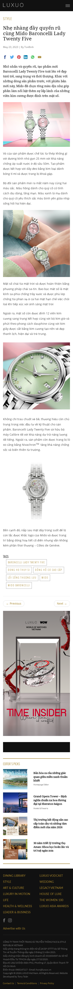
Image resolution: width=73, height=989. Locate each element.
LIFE (6, 900)
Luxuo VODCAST (51, 875)
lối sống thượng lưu (22, 577)
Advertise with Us (14, 928)
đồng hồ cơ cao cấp (48, 569)
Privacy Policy (47, 983)
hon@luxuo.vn (43, 969)
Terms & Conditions (27, 983)
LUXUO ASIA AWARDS (54, 906)
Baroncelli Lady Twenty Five (26, 562)
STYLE (7, 881)
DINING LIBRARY (14, 875)
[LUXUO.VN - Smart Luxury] (13, 5)
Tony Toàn (23, 976)
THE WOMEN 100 (51, 900)
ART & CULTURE (13, 887)
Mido (45, 577)
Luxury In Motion (16, 894)
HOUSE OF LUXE (51, 894)
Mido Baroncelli (19, 585)
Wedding (47, 881)
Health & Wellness (17, 906)
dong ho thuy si (19, 569)
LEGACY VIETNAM (51, 887)
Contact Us (8, 983)
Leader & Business (17, 912)
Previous (13, 603)
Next (62, 603)
